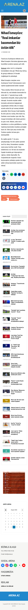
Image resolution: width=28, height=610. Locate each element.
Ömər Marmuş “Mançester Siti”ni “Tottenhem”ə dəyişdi (18, 392)
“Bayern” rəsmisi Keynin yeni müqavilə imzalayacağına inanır (17, 382)
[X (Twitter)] (7, 174)
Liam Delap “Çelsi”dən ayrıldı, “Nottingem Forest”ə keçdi (17, 337)
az (5, 68)
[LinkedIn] (19, 174)
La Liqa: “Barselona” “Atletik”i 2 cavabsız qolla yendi (17, 241)
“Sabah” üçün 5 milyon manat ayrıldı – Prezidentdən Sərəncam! (17, 442)
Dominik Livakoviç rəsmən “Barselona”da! (18, 458)
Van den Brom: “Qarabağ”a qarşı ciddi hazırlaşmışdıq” (18, 267)
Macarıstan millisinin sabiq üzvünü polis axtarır (18, 373)
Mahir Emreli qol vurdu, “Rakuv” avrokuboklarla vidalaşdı (17, 302)
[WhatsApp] (11, 174)
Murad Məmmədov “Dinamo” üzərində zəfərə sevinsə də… (17, 258)
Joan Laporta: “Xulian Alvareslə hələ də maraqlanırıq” (16, 432)
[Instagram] (7, 187)
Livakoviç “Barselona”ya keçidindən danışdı (17, 328)
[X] (19, 187)
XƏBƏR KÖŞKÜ (6, 216)
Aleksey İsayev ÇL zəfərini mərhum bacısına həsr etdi (18, 408)
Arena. (3, 68)
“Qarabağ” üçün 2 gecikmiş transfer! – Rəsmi (18, 311)
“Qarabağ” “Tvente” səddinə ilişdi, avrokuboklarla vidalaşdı (17, 319)
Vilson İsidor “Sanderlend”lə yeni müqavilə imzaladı (16, 365)
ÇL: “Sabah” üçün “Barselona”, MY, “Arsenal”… (15, 346)
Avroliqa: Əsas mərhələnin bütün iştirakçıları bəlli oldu (18, 231)
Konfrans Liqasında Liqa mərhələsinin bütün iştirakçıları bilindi (17, 222)
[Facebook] (3, 174)
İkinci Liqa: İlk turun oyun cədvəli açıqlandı (17, 400)
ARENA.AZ (14, 595)
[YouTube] (23, 187)
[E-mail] (23, 174)
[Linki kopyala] (3, 178)
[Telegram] (15, 174)
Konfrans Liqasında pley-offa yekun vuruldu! (17, 249)
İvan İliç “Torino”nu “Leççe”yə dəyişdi (16, 424)
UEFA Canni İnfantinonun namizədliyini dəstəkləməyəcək (17, 355)
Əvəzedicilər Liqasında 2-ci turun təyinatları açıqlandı (18, 450)
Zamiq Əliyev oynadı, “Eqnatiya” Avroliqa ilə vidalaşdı (17, 293)
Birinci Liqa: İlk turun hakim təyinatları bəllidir (17, 416)
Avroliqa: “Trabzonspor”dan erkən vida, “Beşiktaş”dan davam (18, 275)
